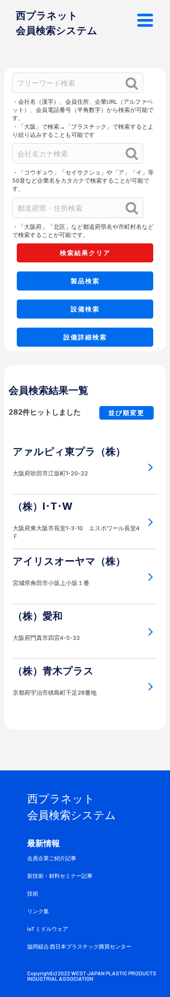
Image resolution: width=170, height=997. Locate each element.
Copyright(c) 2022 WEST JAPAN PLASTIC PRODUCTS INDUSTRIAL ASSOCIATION (92, 976)
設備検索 (85, 309)
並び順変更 (126, 412)
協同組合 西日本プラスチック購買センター (79, 946)
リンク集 (38, 911)
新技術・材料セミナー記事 (59, 876)
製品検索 (85, 281)
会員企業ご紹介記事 (51, 858)
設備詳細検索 (85, 337)
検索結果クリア (85, 253)
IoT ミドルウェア (47, 929)
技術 (32, 893)
